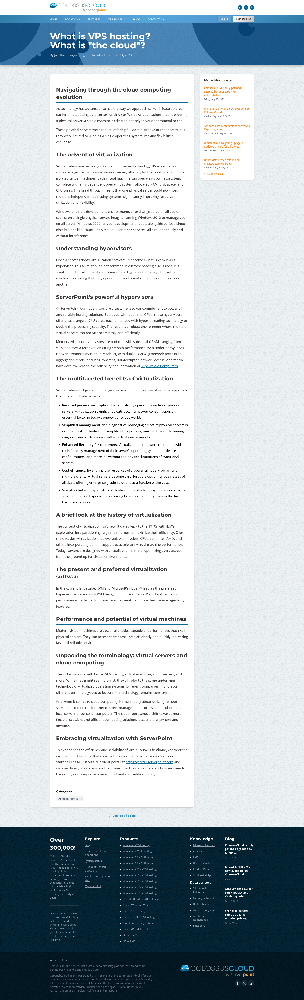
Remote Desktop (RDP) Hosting (141, 899)
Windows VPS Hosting (136, 845)
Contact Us (156, 19)
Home (54, 19)
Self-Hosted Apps (203, 875)
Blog (136, 19)
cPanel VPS (129, 941)
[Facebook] (240, 7)
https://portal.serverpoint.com (149, 762)
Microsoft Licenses (204, 845)
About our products (70, 798)
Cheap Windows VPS (135, 905)
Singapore (199, 925)
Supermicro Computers (159, 366)
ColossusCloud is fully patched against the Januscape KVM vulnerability (222, 91)
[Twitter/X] (246, 7)
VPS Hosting (117, 19)
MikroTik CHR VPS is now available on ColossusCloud (227, 110)
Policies (63, 960)
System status (93, 861)
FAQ (195, 857)
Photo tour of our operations (95, 853)
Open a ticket (93, 886)
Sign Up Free (243, 19)
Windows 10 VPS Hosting (138, 857)
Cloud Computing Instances (139, 923)
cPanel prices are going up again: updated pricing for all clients (224, 144)
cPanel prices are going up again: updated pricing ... (237, 914)
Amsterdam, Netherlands (200, 917)
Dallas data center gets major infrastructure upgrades (221, 161)
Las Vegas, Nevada (204, 898)
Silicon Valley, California (201, 890)
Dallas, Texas (201, 904)
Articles (197, 851)
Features (94, 19)
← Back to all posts (122, 816)
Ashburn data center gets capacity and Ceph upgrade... (239, 892)
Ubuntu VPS (130, 935)
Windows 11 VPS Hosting (138, 863)
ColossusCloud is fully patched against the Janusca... (239, 848)
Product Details (202, 869)
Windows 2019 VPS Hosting (140, 881)
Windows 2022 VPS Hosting (140, 887)
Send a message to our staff (98, 878)
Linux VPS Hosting (134, 911)
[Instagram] (252, 7)
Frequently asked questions (95, 868)
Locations (72, 19)
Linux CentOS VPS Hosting (139, 917)
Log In (224, 19)
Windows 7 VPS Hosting (137, 851)
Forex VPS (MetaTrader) (137, 929)
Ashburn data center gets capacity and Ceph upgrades (227, 127)
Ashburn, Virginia (203, 910)
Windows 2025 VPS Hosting (140, 893)
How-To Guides (202, 863)
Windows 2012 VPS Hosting (140, 869)
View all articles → (215, 173)
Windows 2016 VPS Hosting (140, 875)
